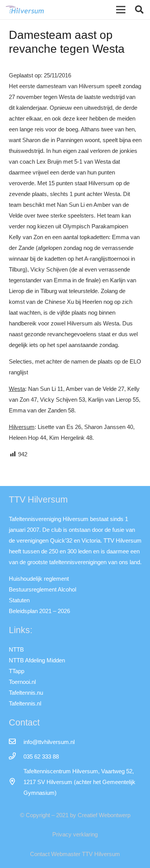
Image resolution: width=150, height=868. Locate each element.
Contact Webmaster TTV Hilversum (75, 854)
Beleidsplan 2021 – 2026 (39, 611)
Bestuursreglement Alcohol (42, 589)
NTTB (16, 649)
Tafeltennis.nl (25, 703)
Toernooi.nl (22, 682)
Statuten (19, 600)
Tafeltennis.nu (26, 692)
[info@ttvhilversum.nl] (16, 742)
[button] (139, 9)
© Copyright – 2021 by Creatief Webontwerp (75, 815)
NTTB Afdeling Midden (37, 660)
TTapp (16, 671)
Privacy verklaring (75, 834)
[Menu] (121, 9)
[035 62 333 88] (16, 756)
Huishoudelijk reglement (39, 578)
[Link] (25, 9)
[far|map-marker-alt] (16, 782)
